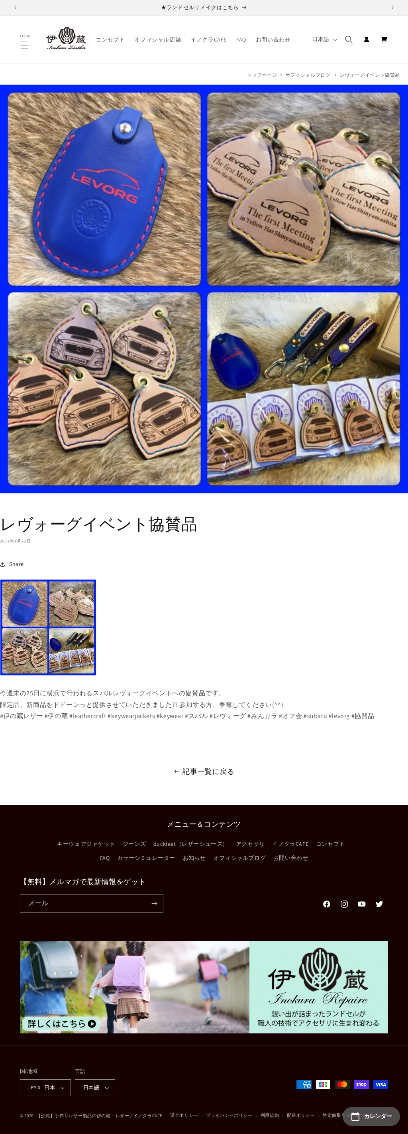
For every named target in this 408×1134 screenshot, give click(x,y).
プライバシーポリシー (229, 1115)
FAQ (105, 857)
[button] (25, 45)
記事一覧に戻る (208, 771)
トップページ (262, 75)
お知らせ (194, 857)
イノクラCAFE (290, 843)
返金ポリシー (184, 1115)
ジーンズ (134, 843)
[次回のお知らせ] (392, 7)
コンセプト (330, 843)
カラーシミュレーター (146, 857)
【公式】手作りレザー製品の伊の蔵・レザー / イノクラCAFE (99, 1115)
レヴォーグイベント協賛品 (370, 75)
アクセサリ (250, 843)
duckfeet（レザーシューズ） (190, 843)
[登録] (154, 903)
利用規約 (270, 1115)
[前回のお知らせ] (15, 7)
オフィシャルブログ (307, 75)
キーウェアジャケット (86, 843)
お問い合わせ (290, 857)
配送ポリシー (301, 1115)
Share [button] (16, 564)
